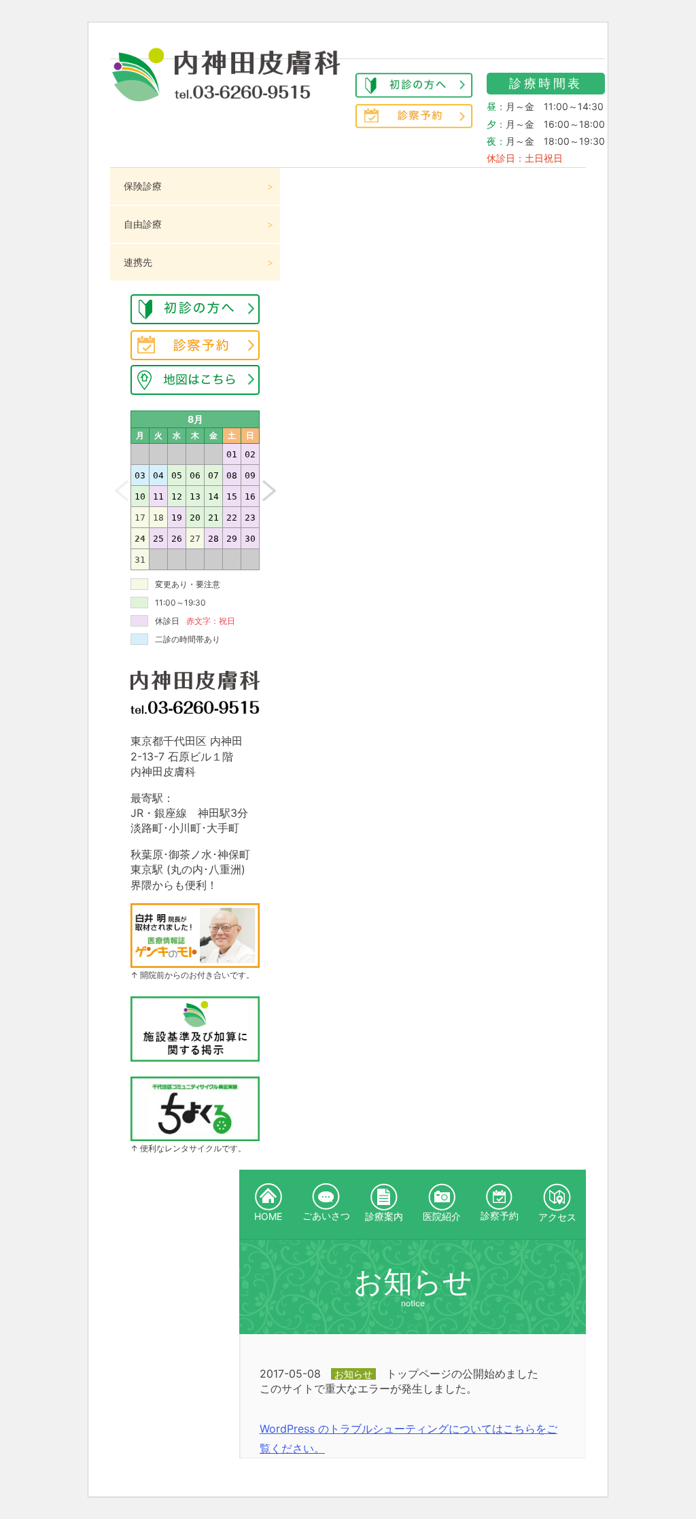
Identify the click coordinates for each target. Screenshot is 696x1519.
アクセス (557, 1217)
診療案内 (384, 1216)
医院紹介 (442, 1216)
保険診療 (143, 186)
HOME (268, 1216)
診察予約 (500, 1215)
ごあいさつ (326, 1215)
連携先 (138, 262)
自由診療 (143, 224)
